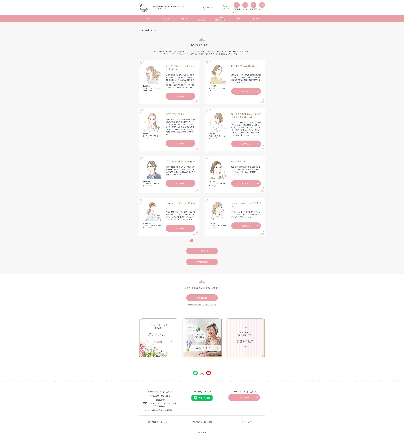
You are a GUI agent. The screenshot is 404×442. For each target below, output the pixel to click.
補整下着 (184, 18)
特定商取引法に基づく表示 (202, 422)
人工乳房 (166, 18)
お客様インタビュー (202, 18)
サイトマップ (246, 422)
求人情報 (256, 18)
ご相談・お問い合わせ (220, 18)
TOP (148, 18)
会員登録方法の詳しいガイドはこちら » (202, 304)
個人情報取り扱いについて (157, 422)
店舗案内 (238, 18)
